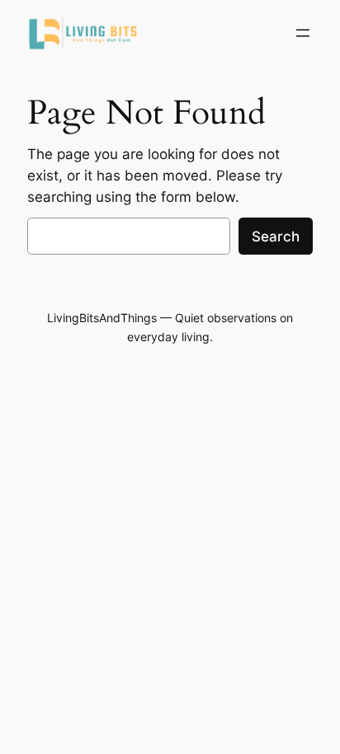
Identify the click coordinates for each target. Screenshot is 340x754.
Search (276, 236)
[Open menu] (303, 33)
